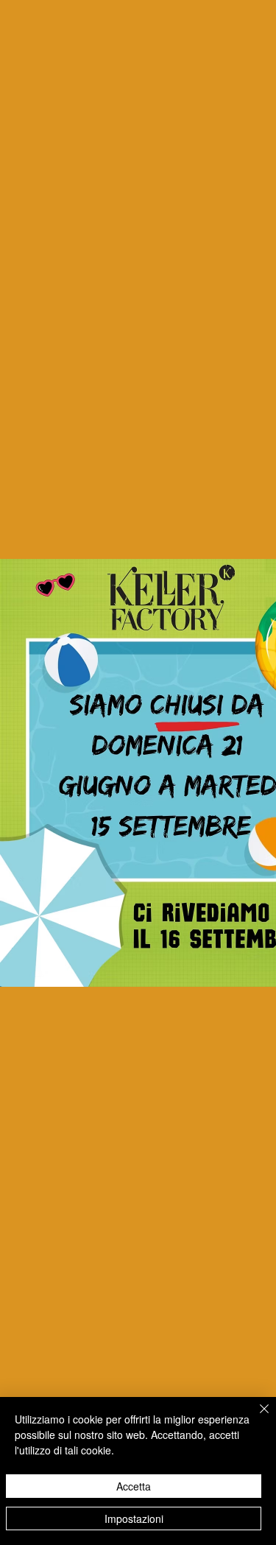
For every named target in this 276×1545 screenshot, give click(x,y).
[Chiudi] (255, 1417)
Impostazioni (134, 1518)
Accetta (133, 1486)
